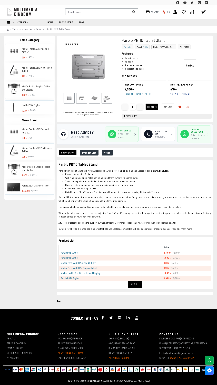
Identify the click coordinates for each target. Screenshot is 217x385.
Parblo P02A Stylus (31, 105)
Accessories (27, 29)
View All (135, 284)
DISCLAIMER (131, 116)
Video (107, 152)
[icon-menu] (102, 317)
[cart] (203, 11)
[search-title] (133, 12)
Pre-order (128, 47)
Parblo (38, 29)
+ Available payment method (138, 94)
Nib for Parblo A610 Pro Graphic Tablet (37, 69)
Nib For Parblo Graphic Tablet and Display (36, 88)
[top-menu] (9, 2)
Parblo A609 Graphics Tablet (35, 185)
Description (67, 152)
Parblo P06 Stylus (69, 252)
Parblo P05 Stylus (69, 257)
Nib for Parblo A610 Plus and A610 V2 (35, 50)
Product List (89, 152)
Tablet (15, 29)
